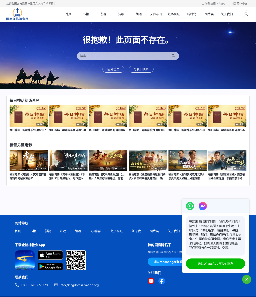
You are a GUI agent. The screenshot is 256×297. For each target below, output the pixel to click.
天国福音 (156, 14)
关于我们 (227, 14)
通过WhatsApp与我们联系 (215, 263)
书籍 (86, 14)
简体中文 (242, 3)
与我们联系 (141, 69)
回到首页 (113, 69)
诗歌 (121, 14)
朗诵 (139, 14)
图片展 (209, 14)
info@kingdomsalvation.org (79, 285)
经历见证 (174, 14)
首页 (68, 14)
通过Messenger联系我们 (171, 262)
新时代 (191, 14)
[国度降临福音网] (17, 14)
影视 (103, 14)
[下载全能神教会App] (25, 260)
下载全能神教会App (30, 245)
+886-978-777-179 (34, 285)
